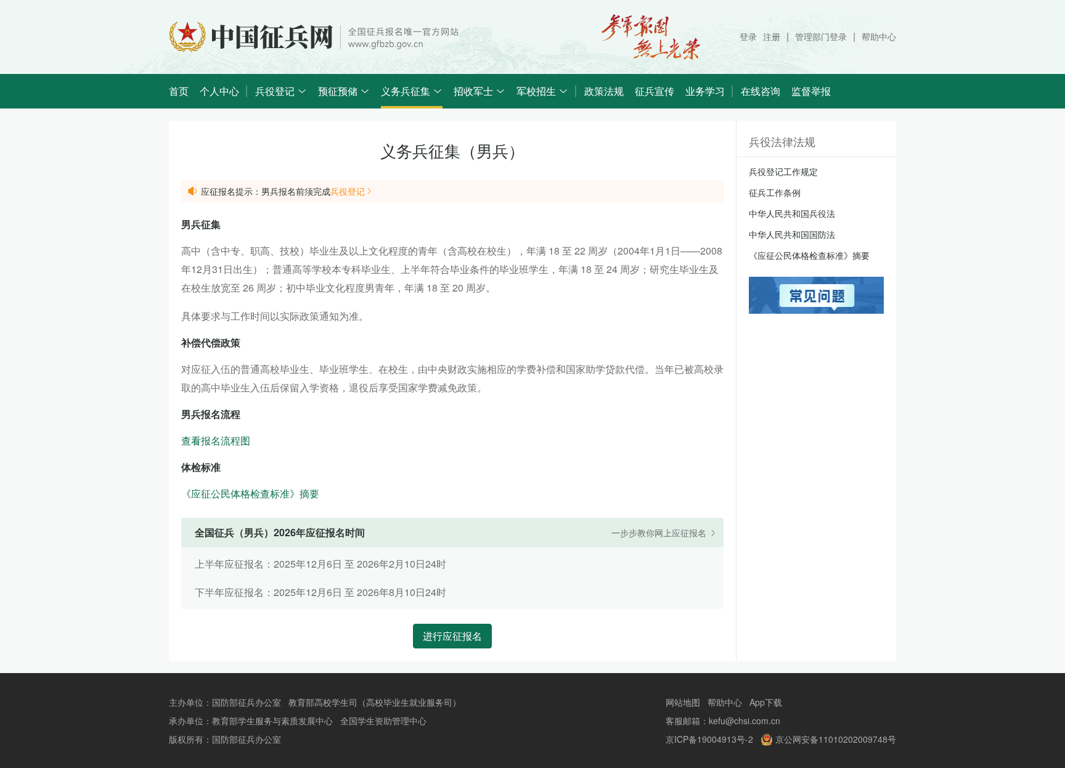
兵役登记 (347, 191)
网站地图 (683, 702)
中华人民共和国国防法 (792, 234)
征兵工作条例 (775, 192)
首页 (179, 91)
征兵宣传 (654, 91)
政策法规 (604, 91)
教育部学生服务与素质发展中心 (272, 720)
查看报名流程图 (215, 440)
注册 (771, 36)
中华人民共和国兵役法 (792, 213)
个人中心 (219, 91)
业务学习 (705, 91)
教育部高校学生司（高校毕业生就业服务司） (374, 702)
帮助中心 (879, 36)
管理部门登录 (821, 36)
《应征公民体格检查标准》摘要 (250, 493)
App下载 (765, 702)
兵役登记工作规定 (783, 171)
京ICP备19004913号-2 (709, 739)
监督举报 (811, 91)
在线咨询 (760, 91)
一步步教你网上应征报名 (660, 532)
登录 (748, 36)
